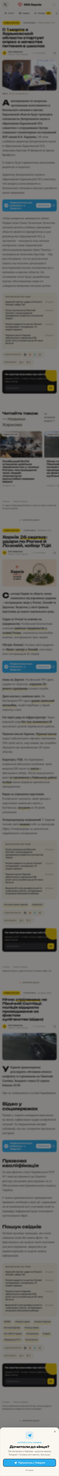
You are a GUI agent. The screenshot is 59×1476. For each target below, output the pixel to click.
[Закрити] (55, 1431)
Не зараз (29, 1470)
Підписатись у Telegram (31, 1462)
